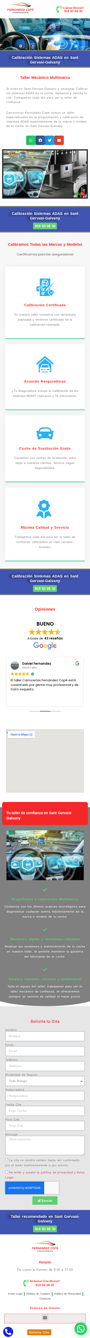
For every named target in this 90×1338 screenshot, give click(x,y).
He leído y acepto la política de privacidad (41, 1172)
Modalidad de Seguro (21, 1074)
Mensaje (11, 1134)
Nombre (11, 1029)
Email (9, 1044)
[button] (31, 140)
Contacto (45, 1298)
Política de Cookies (38, 1293)
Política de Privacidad (67, 1293)
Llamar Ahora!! (73, 7)
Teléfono (11, 1059)
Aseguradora (14, 1089)
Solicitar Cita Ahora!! (45, 1281)
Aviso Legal (15, 1293)
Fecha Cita (13, 1104)
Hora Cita (12, 1119)
